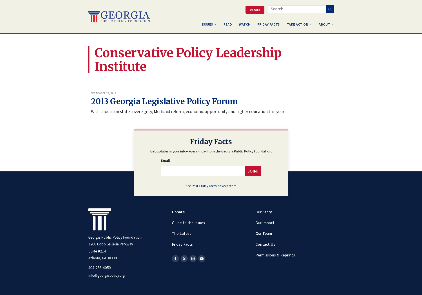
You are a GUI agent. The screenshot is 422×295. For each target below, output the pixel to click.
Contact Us (265, 244)
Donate (178, 212)
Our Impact (265, 223)
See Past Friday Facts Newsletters (211, 186)
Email (165, 160)
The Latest (181, 233)
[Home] (119, 16)
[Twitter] (184, 258)
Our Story (263, 212)
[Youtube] (201, 258)
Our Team (263, 233)
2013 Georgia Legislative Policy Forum (164, 101)
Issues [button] (208, 24)
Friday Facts (182, 244)
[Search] (330, 9)
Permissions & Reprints (275, 255)
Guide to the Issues (188, 223)
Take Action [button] (298, 24)
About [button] (325, 24)
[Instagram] (192, 258)
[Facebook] (175, 258)
